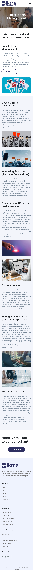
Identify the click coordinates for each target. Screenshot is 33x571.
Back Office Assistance (9, 518)
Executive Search (7, 512)
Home (3, 487)
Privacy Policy (6, 499)
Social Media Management (10, 540)
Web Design (5, 534)
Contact (4, 496)
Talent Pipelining (7, 521)
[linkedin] (8, 556)
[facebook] (5, 556)
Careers (4, 493)
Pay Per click (6, 546)
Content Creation (7, 543)
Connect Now (16, 449)
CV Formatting (6, 515)
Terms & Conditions (8, 502)
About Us (4, 490)
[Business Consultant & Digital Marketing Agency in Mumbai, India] (9, 3)
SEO (3, 537)
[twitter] (3, 556)
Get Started (9, 72)
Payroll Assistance (7, 524)
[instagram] (11, 556)
